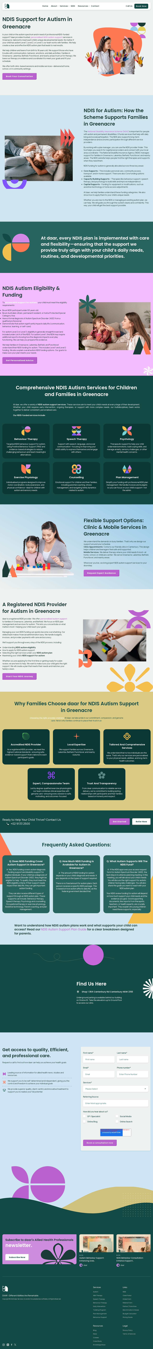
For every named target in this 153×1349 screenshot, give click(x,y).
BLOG (81, 1255)
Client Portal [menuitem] (127, 1295)
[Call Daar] (7, 824)
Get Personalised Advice (19, 360)
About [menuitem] (54, 6)
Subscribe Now (17, 1257)
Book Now (141, 6)
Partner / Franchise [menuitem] (129, 1306)
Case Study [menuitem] (97, 1341)
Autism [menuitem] (95, 1292)
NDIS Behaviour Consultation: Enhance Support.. (129, 1259)
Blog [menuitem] (94, 1330)
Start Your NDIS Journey (19, 676)
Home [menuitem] (45, 6)
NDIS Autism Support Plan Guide (63, 929)
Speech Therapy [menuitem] (99, 1299)
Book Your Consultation (19, 76)
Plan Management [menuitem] (100, 1314)
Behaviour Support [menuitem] (100, 1317)
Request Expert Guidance (101, 573)
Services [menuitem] (64, 6)
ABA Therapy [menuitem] (97, 1295)
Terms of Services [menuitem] (129, 1334)
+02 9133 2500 (20, 823)
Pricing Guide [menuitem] (127, 1317)
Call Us (129, 6)
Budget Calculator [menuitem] (129, 1314)
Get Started (119, 821)
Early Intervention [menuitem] (99, 1306)
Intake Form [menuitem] (127, 1299)
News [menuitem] (95, 1334)
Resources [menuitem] (83, 6)
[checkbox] (115, 1120)
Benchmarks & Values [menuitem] (131, 1310)
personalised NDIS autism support (47, 37)
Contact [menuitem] (95, 6)
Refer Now (141, 821)
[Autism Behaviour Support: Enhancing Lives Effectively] (96, 1243)
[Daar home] (7, 6)
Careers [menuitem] (96, 1338)
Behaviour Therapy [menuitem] (100, 1303)
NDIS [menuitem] (73, 6)
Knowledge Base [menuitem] (99, 1345)
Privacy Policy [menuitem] (128, 1330)
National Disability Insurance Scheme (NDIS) (108, 131)
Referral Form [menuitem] (127, 1303)
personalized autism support (53, 618)
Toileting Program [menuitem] (99, 1310)
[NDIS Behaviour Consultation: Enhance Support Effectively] (133, 1243)
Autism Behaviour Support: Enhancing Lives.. (91, 1259)
